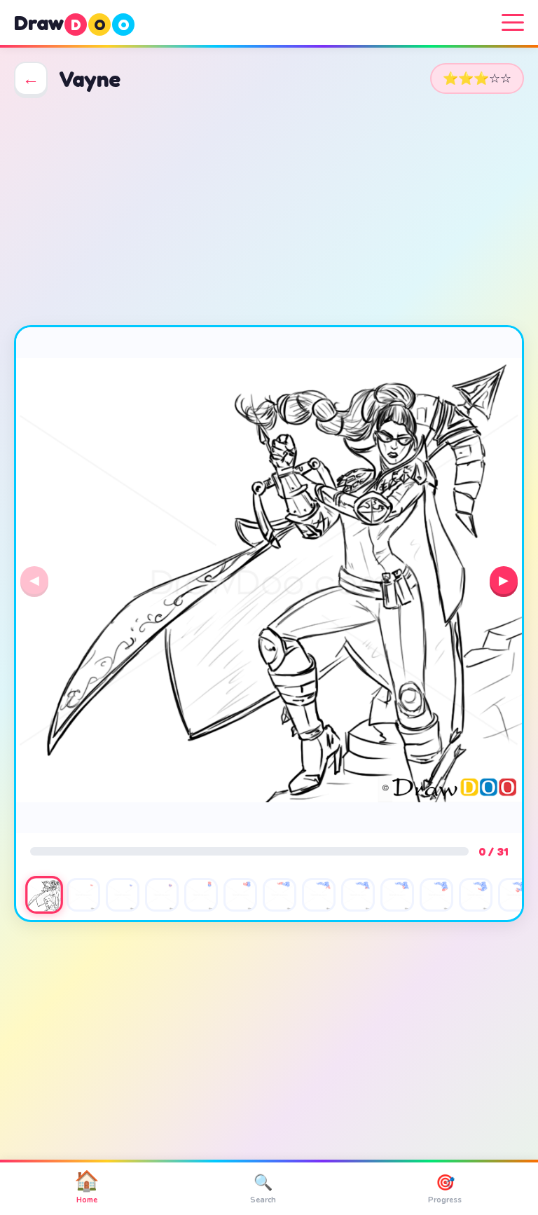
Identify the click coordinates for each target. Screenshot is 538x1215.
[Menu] (513, 22)
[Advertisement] (269, 210)
